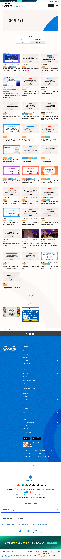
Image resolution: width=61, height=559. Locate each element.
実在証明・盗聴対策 (4, 526)
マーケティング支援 (36, 555)
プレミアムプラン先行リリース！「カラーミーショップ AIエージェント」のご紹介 (11, 70)
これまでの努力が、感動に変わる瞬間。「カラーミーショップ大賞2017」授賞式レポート (30, 245)
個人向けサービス (4, 556)
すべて (30, 36)
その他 (9, 556)
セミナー (23, 42)
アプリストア (37, 45)
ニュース (38, 42)
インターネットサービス (5, 555)
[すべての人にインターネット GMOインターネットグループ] (50, 1)
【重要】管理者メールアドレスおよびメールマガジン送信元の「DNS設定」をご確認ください (30, 93)
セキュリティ (29, 555)
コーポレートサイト (27, 503)
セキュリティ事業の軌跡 (53, 526)
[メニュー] (57, 5)
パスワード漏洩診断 (25, 524)
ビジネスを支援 (22, 555)
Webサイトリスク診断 (33, 524)
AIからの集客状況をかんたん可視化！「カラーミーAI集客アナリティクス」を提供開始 (11, 95)
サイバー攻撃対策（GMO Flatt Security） (35, 526)
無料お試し (50, 5)
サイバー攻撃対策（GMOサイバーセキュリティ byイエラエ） (18, 526)
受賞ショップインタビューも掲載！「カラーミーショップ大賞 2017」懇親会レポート (49, 245)
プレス (23, 45)
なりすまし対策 (45, 526)
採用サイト (35, 503)
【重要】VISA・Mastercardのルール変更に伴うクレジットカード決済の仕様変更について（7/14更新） (49, 118)
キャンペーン (38, 39)
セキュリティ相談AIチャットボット (43, 524)
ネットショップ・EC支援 (14, 555)
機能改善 (23, 39)
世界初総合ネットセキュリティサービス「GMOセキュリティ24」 (10, 524)
